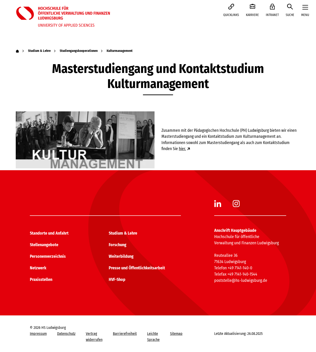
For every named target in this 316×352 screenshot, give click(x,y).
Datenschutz (66, 333)
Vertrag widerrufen (94, 336)
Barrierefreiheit (125, 333)
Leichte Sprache (153, 336)
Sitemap (176, 333)
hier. (182, 148)
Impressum (38, 333)
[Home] (17, 51)
